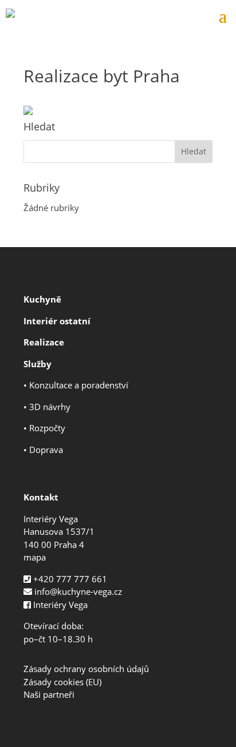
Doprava (46, 449)
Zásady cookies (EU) (62, 682)
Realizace (43, 342)
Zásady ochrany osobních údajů (86, 668)
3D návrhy (49, 406)
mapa (34, 557)
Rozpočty (47, 428)
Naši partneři (48, 694)
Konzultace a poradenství (78, 385)
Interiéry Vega (60, 604)
